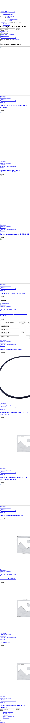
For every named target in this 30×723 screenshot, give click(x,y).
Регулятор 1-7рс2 (6, 642)
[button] (3, 96)
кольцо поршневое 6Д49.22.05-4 (11, 515)
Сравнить (3, 36)
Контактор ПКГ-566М (8, 579)
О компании (10, 16)
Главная (2, 22)
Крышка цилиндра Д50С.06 (10, 171)
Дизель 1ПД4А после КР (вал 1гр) (12, 293)
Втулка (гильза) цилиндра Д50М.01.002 (14, 234)
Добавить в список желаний (8, 38)
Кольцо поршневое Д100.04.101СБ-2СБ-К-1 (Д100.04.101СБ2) (14, 478)
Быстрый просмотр (5, 98)
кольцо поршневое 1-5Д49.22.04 (11, 349)
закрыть (2, 722)
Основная (7, 22)
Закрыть (2, 102)
